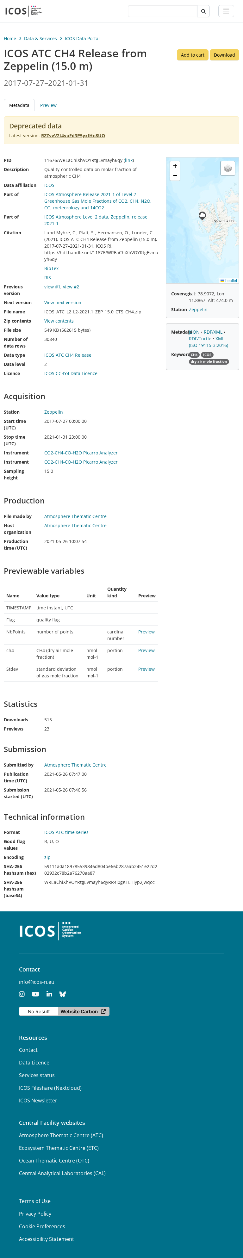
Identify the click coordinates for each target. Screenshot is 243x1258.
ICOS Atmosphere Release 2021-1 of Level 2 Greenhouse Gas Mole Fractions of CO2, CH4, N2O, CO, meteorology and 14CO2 (98, 201)
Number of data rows (16, 342)
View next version (62, 302)
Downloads (16, 720)
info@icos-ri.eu (36, 981)
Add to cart (192, 55)
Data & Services (40, 38)
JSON (195, 332)
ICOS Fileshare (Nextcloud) (50, 1087)
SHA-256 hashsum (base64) (14, 888)
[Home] (24, 11)
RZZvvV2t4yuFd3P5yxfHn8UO (73, 136)
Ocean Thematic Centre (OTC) (54, 1160)
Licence (12, 373)
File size (12, 330)
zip (47, 857)
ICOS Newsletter (38, 1100)
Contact (28, 1049)
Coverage (181, 294)
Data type (14, 355)
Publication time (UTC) (16, 777)
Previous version (13, 290)
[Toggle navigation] (226, 11)
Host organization (17, 528)
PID (7, 160)
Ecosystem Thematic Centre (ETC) (59, 1147)
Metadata (181, 332)
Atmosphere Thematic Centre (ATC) (61, 1135)
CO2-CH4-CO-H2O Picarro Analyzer (81, 453)
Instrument (16, 453)
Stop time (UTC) (14, 440)
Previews (13, 729)
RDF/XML (214, 332)
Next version (18, 302)
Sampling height (14, 474)
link (129, 160)
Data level (14, 364)
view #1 (52, 287)
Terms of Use (35, 1201)
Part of (11, 194)
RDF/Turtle (201, 339)
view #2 (71, 287)
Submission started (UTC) (18, 793)
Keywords (182, 354)
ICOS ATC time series (66, 832)
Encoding (14, 857)
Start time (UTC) (15, 424)
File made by (18, 516)
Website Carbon (79, 1011)
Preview (48, 105)
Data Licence (34, 1062)
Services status (37, 1075)
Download (224, 55)
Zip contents (17, 321)
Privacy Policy (35, 1213)
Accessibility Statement (46, 1239)
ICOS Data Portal (82, 38)
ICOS (49, 185)
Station (12, 412)
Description (16, 169)
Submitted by (19, 765)
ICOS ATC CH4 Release (67, 355)
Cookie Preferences (42, 1226)
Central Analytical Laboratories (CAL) (62, 1173)
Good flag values (14, 844)
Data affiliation (20, 185)
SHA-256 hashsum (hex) (20, 869)
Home (10, 38)
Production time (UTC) (16, 544)
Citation (12, 233)
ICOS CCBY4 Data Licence (70, 373)
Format (12, 832)
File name (14, 312)
